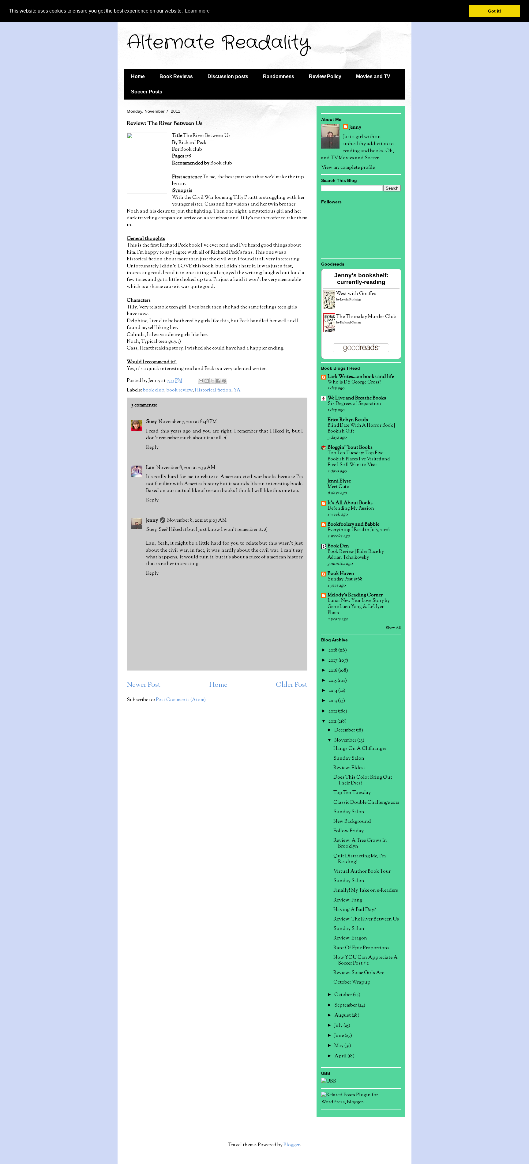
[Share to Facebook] (218, 381)
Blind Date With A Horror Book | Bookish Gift (361, 428)
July (338, 1025)
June (339, 1035)
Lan (150, 467)
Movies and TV (373, 76)
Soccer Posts (146, 91)
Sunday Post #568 (345, 579)
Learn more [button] (197, 10)
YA (237, 390)
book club (153, 390)
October (343, 995)
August (343, 1015)
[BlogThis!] (207, 381)
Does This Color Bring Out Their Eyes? (362, 780)
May (339, 1045)
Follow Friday (348, 831)
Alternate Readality (218, 43)
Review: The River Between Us (366, 919)
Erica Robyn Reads (348, 420)
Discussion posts (228, 76)
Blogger (291, 1145)
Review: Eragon (350, 938)
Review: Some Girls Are (358, 973)
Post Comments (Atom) (181, 700)
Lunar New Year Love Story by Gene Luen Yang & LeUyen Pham (359, 606)
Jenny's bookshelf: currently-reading (361, 278)
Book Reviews (176, 76)
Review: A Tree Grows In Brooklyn (360, 843)
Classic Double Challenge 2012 (366, 802)
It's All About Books (350, 503)
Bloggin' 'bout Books (350, 447)
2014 (333, 690)
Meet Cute (338, 486)
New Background (352, 821)
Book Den (338, 546)
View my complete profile (348, 167)
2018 (333, 650)
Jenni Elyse (339, 481)
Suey (151, 421)
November (345, 740)
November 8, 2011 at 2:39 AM (185, 467)
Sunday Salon (348, 758)
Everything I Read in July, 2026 (359, 530)
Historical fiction (213, 390)
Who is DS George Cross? (354, 382)
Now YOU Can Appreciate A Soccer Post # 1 (365, 960)
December (345, 730)
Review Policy (325, 76)
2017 (333, 660)
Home (138, 76)
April (340, 1056)
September (346, 1005)
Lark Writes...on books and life (361, 376)
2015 (333, 680)
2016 (333, 670)
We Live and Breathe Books (357, 398)
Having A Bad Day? (354, 909)
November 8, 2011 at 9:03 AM (197, 520)
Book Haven (341, 573)
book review (180, 390)
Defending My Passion (351, 508)
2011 (332, 721)
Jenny (152, 520)
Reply (152, 447)
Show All (393, 628)
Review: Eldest (349, 768)
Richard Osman (350, 322)
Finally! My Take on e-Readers (365, 890)
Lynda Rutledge (350, 299)
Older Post (291, 685)
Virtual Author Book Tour (362, 871)
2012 (333, 711)
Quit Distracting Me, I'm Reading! (359, 859)
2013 (333, 701)
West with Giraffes (356, 293)
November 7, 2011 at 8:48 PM (188, 421)
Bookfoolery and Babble (353, 524)
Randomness (278, 76)
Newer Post (143, 685)
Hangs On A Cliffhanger (359, 748)
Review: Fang (347, 900)
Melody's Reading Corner (355, 595)
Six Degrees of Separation (354, 403)
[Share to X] (212, 381)
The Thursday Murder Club (366, 316)
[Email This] (201, 381)
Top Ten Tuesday (352, 792)
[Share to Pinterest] (224, 381)
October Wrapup (351, 982)
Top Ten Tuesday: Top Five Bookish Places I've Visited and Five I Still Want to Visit (359, 459)
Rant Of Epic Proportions (361, 948)
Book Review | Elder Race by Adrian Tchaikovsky (356, 554)
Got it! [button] (494, 11)
